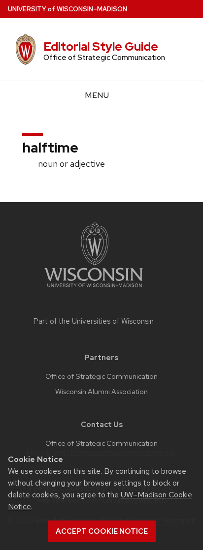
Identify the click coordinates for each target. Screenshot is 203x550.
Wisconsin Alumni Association (101, 391)
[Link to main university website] (93, 289)
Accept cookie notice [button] (102, 531)
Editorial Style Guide (100, 46)
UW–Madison (67, 9)
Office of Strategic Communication (101, 376)
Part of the (94, 321)
